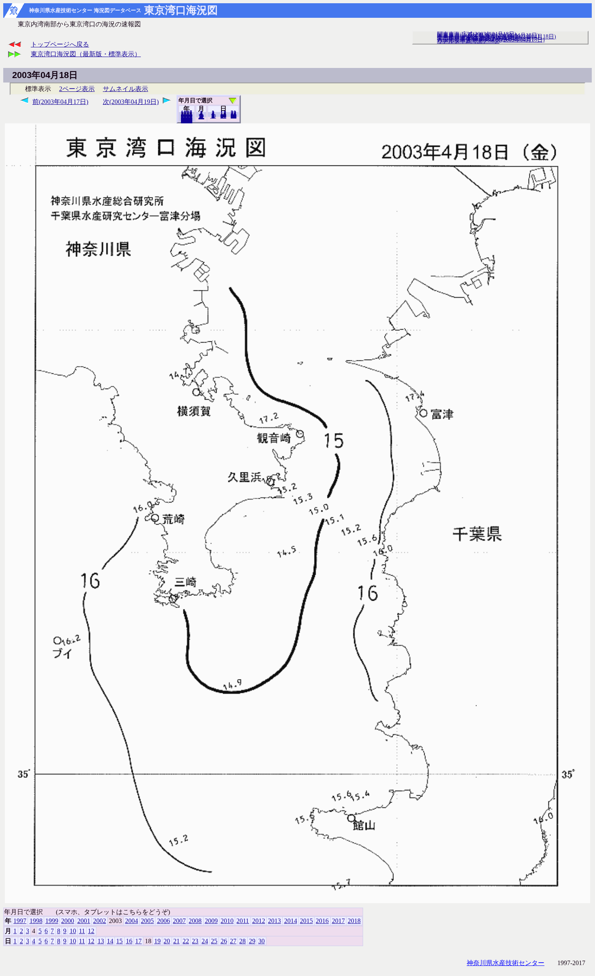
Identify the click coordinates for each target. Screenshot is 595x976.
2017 (338, 920)
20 (223, 116)
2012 (258, 920)
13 (101, 941)
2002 (99, 920)
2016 (322, 920)
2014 (290, 920)
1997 (19, 920)
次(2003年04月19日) (131, 101)
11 (82, 930)
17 (138, 941)
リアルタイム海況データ (468, 41)
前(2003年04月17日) (60, 101)
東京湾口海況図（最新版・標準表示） (86, 54)
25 (214, 941)
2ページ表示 (77, 88)
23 (195, 941)
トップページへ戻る (60, 44)
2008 (195, 920)
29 (252, 941)
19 (157, 941)
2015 (306, 920)
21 (176, 941)
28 (242, 941)
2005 (147, 920)
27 (233, 941)
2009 (211, 920)
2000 (67, 920)
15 (119, 941)
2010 (227, 920)
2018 (186, 121)
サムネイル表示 (125, 88)
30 (233, 116)
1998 (36, 920)
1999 (51, 920)
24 (205, 941)
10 (213, 116)
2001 (83, 920)
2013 (274, 920)
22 (186, 941)
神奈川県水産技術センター (505, 962)
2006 (163, 920)
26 (224, 941)
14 (110, 941)
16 (129, 941)
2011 (242, 920)
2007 (179, 920)
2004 (131, 920)
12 (201, 117)
